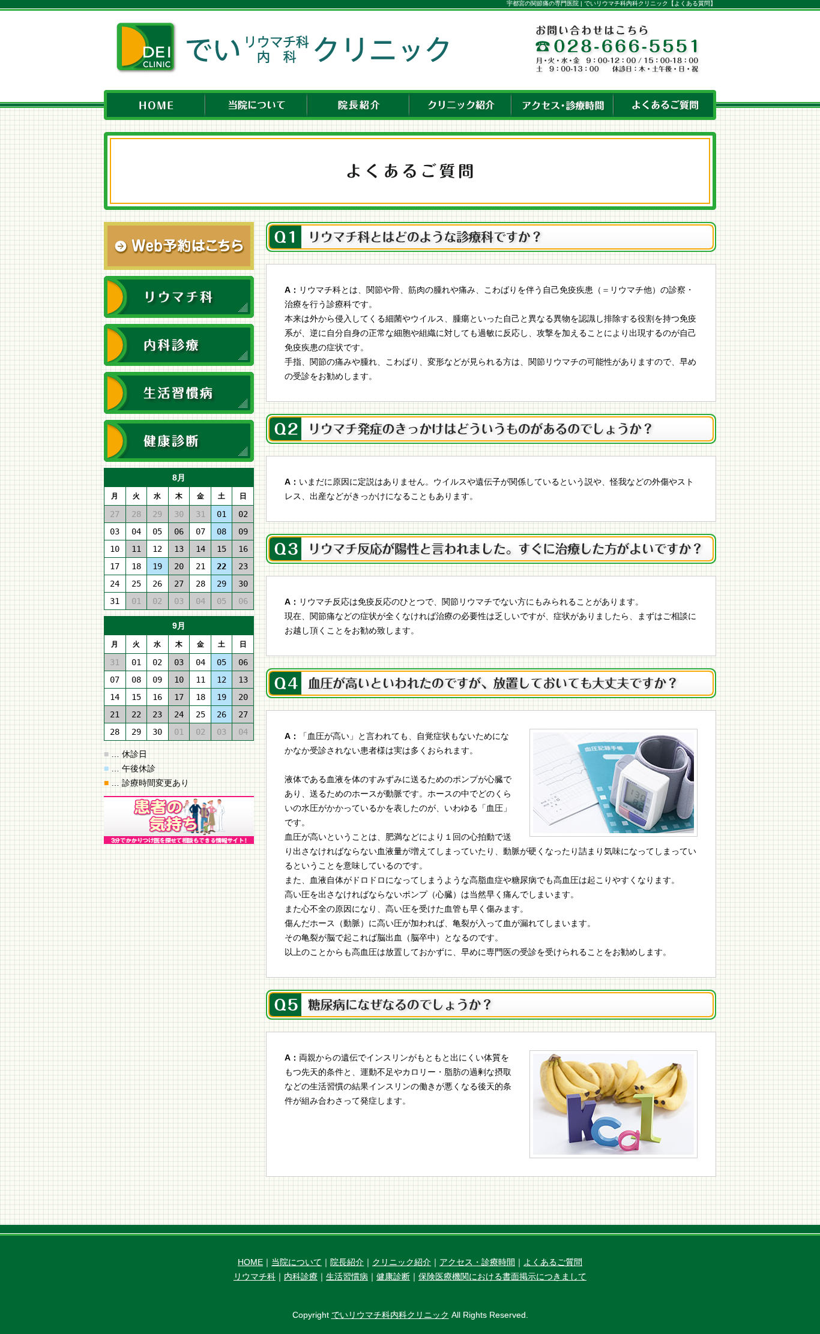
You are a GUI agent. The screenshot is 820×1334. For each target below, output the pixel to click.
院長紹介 (347, 1262)
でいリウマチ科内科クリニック (390, 1315)
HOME (250, 1262)
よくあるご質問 (552, 1262)
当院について (296, 1262)
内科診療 (301, 1276)
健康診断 (393, 1276)
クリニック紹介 (401, 1262)
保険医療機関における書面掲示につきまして (502, 1276)
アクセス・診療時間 (477, 1262)
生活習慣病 (347, 1276)
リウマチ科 (255, 1276)
